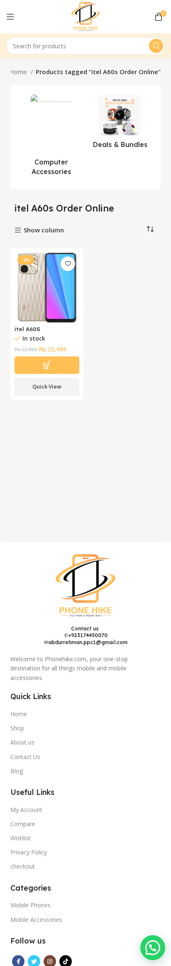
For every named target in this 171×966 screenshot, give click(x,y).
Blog (16, 771)
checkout (22, 866)
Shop (17, 728)
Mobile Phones (30, 905)
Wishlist (20, 838)
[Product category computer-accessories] (51, 137)
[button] (152, 947)
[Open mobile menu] (10, 16)
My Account (26, 810)
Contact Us (25, 757)
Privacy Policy (28, 852)
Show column (44, 230)
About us (22, 742)
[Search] (156, 46)
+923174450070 (87, 635)
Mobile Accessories (36, 920)
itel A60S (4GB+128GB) (33, 332)
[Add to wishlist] (68, 263)
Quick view (46, 386)
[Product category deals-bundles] (120, 123)
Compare (22, 824)
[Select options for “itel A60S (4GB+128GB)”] (47, 365)
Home (19, 71)
